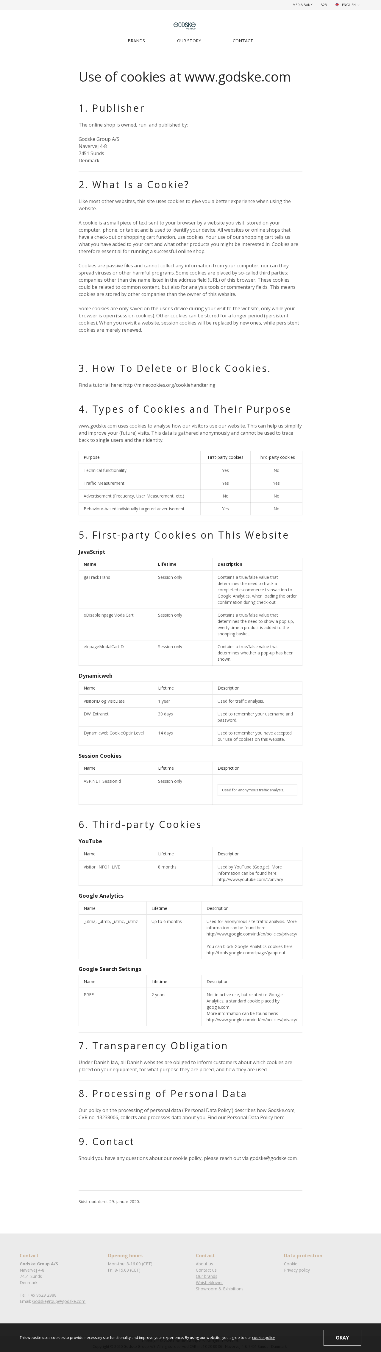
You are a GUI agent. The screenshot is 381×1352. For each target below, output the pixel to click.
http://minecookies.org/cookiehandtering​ (169, 385)
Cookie (290, 1264)
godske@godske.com (273, 1158)
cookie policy (263, 1337)
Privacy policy (297, 1270)
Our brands (206, 1276)
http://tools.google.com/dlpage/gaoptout (246, 952)
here (279, 1117)
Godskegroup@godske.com (58, 1301)
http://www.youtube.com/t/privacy (250, 879)
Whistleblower (209, 1282)
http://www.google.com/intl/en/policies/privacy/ (252, 934)
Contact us (206, 1270)
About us (204, 1264)
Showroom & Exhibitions (219, 1289)
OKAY (342, 1337)
